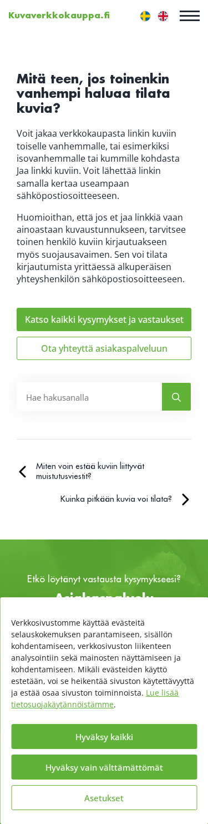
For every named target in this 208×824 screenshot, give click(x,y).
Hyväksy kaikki (104, 736)
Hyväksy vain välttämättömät (104, 767)
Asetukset (104, 797)
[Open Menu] (190, 16)
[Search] (176, 397)
